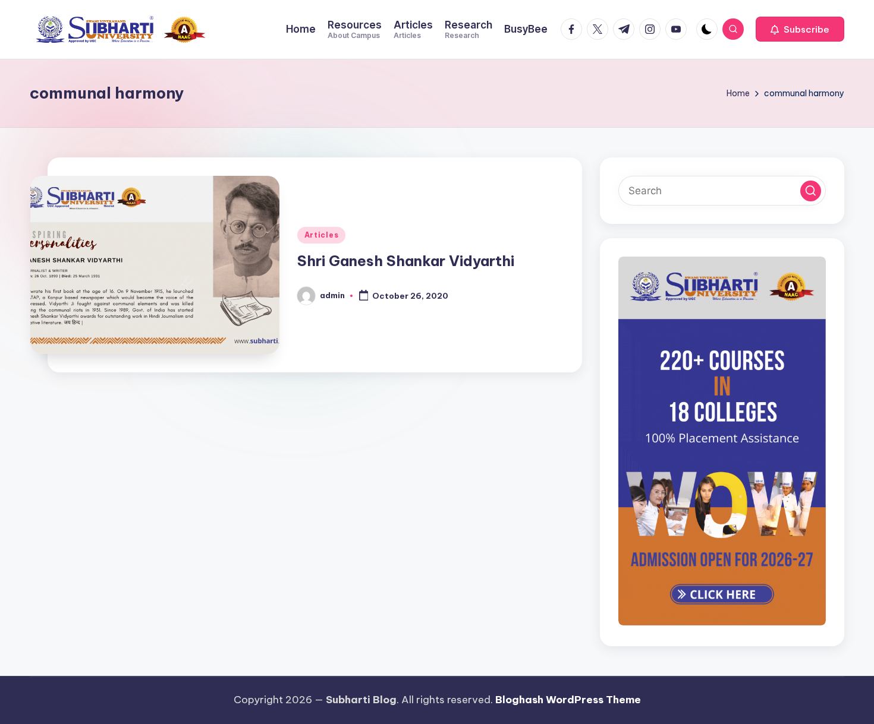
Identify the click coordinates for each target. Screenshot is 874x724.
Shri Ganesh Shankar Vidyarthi (405, 261)
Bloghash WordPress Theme (568, 699)
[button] (800, 29)
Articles (321, 234)
